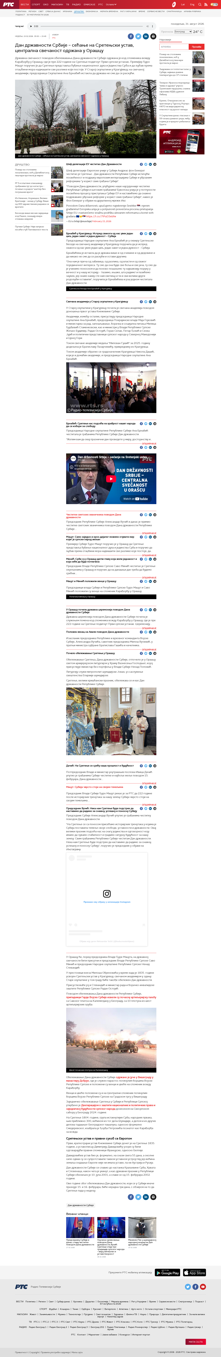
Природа (154, 1314)
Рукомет (97, 1309)
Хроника (67, 11)
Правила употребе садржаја (55, 1352)
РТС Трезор (152, 1321)
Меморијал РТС (174, 1309)
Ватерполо (110, 1309)
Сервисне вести (156, 11)
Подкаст (20, 15)
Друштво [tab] (22, 164)
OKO (45, 4)
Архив (110, 1329)
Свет (40, 11)
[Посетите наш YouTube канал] (203, 1287)
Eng (192, 4)
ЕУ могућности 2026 (38, 15)
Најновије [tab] (165, 39)
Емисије (89, 4)
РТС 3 (55, 1321)
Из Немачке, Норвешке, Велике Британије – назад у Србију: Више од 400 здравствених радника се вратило (32, 202)
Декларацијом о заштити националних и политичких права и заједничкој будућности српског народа (110, 1107)
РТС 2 (46, 1321)
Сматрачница (174, 11)
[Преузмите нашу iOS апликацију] (194, 1272)
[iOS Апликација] (181, 141)
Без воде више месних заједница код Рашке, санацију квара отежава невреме (31, 216)
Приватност (21, 1352)
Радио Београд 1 (37, 1327)
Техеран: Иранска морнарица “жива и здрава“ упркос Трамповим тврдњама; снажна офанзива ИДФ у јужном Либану (174, 88)
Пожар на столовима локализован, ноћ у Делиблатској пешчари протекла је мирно (32, 172)
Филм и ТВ (131, 1314)
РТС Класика (123, 1321)
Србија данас (53, 11)
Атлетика (123, 1309)
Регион (32, 11)
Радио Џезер (194, 1327)
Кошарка (64, 1309)
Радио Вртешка (176, 1327)
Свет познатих (103, 1314)
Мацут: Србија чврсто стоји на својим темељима (94, 787)
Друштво (79, 11)
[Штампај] (153, 36)
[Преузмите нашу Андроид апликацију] (167, 1272)
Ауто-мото (136, 1309)
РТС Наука (78, 1321)
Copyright (34, 1352)
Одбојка (85, 1309)
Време (142, 11)
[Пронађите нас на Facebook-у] (195, 1287)
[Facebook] (131, 36)
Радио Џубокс (158, 1327)
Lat (183, 4)
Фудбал (53, 1309)
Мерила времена (109, 11)
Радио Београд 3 (79, 1327)
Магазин (57, 4)
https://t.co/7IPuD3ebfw (101, 216)
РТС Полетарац (184, 1321)
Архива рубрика (192, 11)
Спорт (36, 4)
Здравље (118, 1314)
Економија (92, 11)
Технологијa (74, 1314)
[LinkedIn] (146, 36)
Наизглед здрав (115, 1316)
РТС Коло (138, 1321)
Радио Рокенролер (138, 1327)
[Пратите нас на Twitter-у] (188, 1287)
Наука (143, 1314)
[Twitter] (138, 36)
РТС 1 (37, 1321)
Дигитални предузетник (174, 1314)
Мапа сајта (196, 1341)
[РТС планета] (174, 4)
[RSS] (206, 4)
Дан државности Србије (81, 1205)
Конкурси (125, 1334)
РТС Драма (93, 1321)
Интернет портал (141, 1334)
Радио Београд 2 (58, 1327)
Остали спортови (154, 1309)
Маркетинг (94, 1334)
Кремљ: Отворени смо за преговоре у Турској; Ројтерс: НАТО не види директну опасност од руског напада (174, 105)
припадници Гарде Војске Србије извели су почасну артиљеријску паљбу (111, 997)
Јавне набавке (109, 1334)
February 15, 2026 (101, 221)
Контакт (81, 1334)
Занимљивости (47, 1314)
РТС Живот (107, 1321)
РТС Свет (65, 1321)
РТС (100, 4)
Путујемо (88, 1314)
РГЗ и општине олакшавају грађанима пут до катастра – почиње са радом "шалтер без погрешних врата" (30, 187)
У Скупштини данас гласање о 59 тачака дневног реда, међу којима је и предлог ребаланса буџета (174, 120)
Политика (20, 11)
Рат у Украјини (128, 11)
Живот (33, 1314)
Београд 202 (97, 1327)
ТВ (67, 4)
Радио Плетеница (116, 1327)
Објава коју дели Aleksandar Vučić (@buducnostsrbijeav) (107, 941)
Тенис (75, 1309)
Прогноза (167, 31)
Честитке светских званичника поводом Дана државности (93, 516)
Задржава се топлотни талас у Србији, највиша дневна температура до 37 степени (175, 72)
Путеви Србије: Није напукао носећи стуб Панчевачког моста (31, 228)
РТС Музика (167, 1321)
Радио (76, 4)
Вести (25, 4)
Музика (61, 1314)
